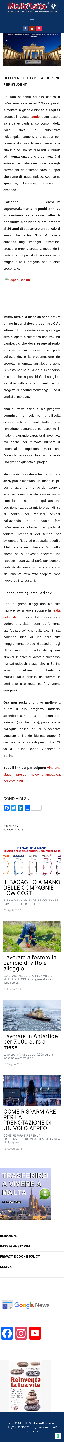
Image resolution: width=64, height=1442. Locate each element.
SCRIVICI (6, 1267)
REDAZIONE (9, 1236)
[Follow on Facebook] (25, 28)
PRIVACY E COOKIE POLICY (20, 1256)
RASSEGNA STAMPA (15, 1246)
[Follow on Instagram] (39, 28)
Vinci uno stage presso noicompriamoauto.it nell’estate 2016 (32, 774)
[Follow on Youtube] (32, 28)
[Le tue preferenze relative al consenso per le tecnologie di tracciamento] (58, 1436)
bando (35, 116)
